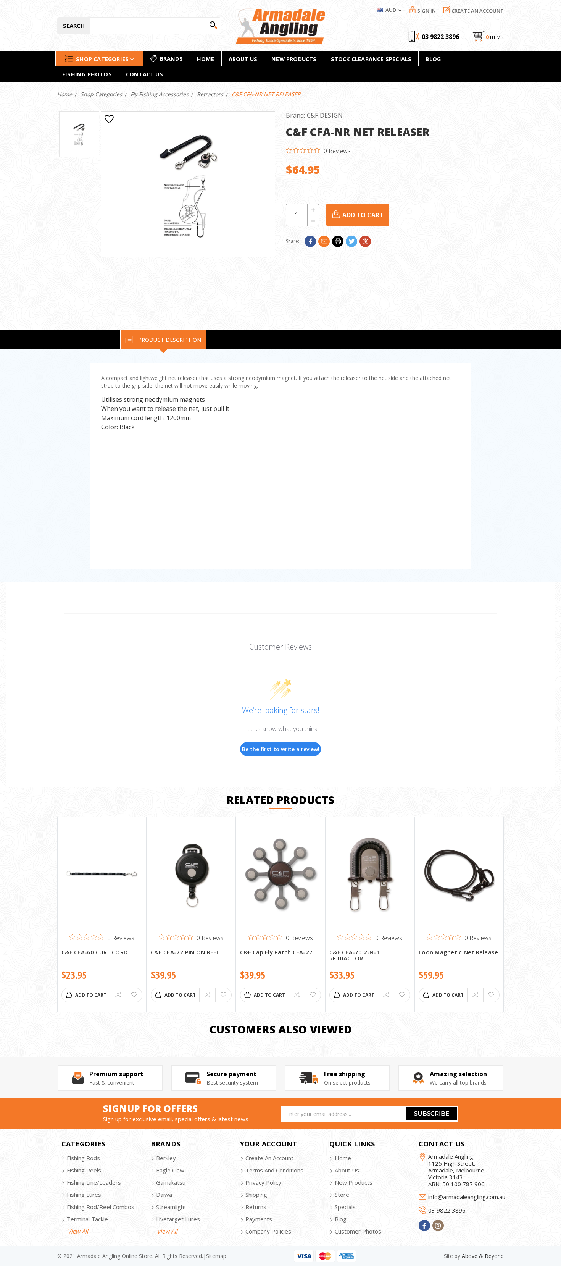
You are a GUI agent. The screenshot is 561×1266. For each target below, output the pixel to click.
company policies (268, 1231)
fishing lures (84, 1194)
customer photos (358, 1231)
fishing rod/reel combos (100, 1207)
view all (78, 1231)
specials (345, 1207)
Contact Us (144, 74)
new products (293, 59)
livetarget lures (178, 1219)
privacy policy (263, 1182)
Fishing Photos (87, 74)
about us (347, 1170)
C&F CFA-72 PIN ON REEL (185, 952)
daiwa (164, 1194)
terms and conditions (274, 1170)
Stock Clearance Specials (371, 59)
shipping (256, 1194)
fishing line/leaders (94, 1182)
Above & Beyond (483, 1256)
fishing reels (84, 1170)
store (342, 1194)
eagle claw (170, 1170)
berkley (166, 1158)
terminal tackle (87, 1219)
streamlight (171, 1207)
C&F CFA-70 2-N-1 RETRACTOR (354, 955)
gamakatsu (170, 1182)
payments (258, 1219)
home (205, 59)
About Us (243, 59)
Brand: (314, 115)
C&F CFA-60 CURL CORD (94, 952)
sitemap (216, 1256)
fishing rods (83, 1158)
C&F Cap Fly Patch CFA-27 (276, 952)
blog (341, 1219)
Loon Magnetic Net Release (458, 952)
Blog (433, 59)
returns (255, 1207)
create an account (269, 1158)
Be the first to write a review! (280, 749)
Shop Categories (102, 58)
